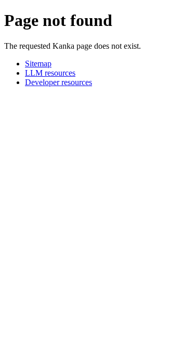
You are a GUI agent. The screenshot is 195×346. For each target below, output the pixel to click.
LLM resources (50, 72)
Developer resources (58, 82)
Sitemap (38, 63)
